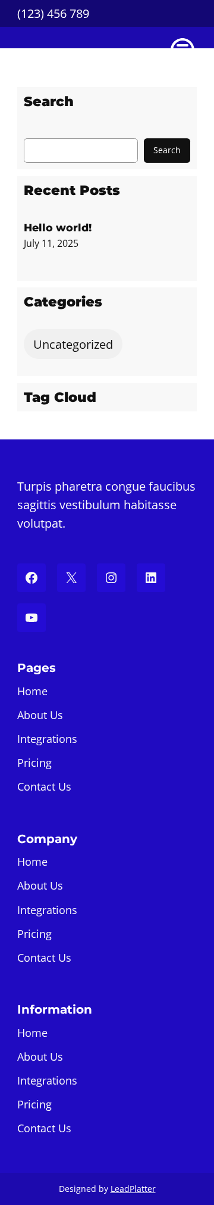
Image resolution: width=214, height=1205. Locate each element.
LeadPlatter (133, 1188)
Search (167, 150)
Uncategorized (73, 344)
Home (32, 691)
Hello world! (58, 227)
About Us (40, 715)
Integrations (47, 739)
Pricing (34, 762)
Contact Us (44, 786)
